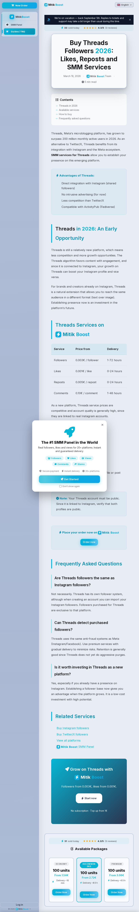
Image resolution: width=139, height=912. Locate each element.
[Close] (102, 424)
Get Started (70, 479)
